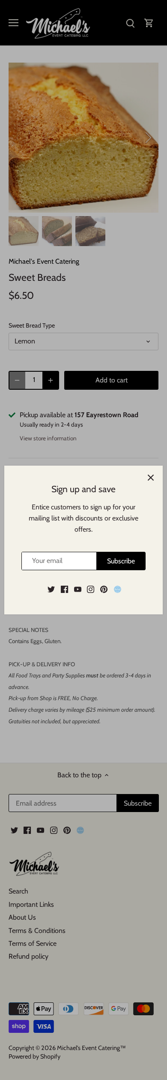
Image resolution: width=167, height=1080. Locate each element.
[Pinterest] (103, 588)
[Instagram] (90, 588)
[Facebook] (64, 588)
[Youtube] (77, 588)
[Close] (150, 477)
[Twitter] (51, 588)
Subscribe (121, 561)
